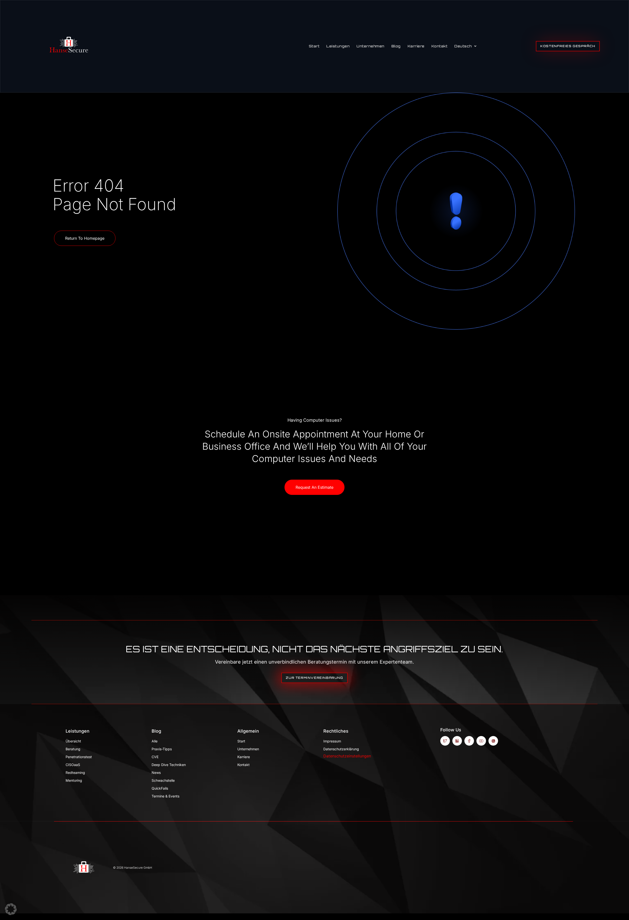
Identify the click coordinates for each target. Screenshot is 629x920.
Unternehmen (371, 46)
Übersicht (73, 741)
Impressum (332, 741)
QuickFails (160, 788)
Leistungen (338, 46)
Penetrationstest (79, 757)
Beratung (73, 749)
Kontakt (439, 46)
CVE (155, 757)
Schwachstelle (163, 780)
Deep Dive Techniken (169, 765)
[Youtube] (481, 741)
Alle (154, 741)
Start (314, 46)
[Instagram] (493, 741)
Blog (396, 46)
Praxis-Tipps (162, 749)
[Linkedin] (457, 741)
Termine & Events (165, 796)
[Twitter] (445, 741)
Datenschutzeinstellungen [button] (347, 755)
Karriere (416, 46)
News (156, 772)
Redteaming (75, 772)
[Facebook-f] (469, 741)
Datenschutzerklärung (341, 749)
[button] (11, 909)
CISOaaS (73, 765)
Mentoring (74, 780)
